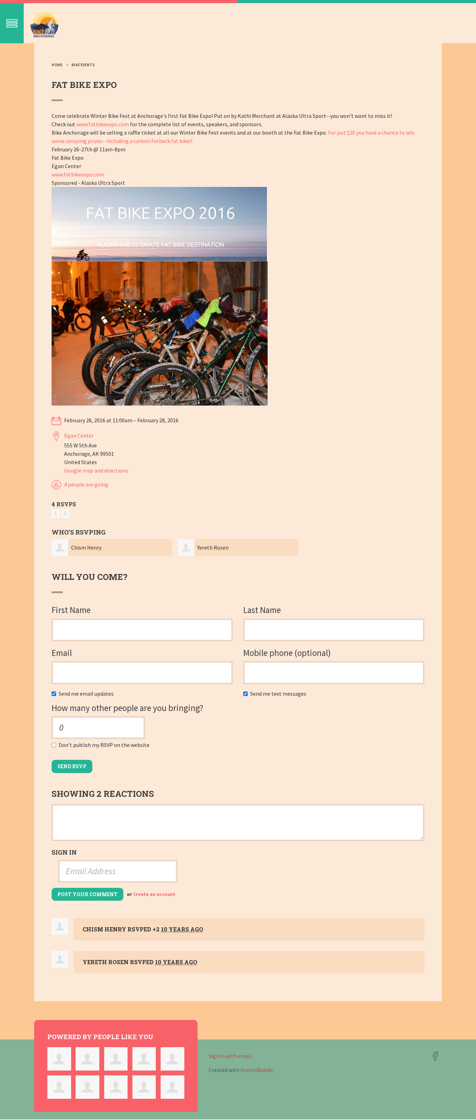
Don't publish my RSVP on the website (105, 744)
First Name (71, 609)
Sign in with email (230, 1055)
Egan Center (79, 435)
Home (57, 64)
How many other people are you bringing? (127, 707)
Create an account (154, 894)
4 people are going (86, 484)
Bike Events (83, 64)
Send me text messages (279, 693)
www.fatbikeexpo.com (102, 124)
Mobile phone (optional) (287, 652)
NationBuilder (257, 1069)
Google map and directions (96, 470)
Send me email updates (88, 693)
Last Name (262, 609)
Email (62, 652)
